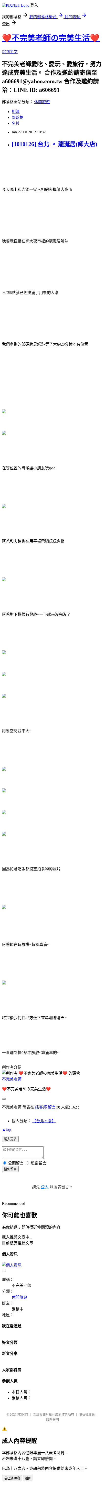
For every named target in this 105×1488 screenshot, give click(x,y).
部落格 (17, 117)
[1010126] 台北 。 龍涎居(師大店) (54, 144)
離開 (28, 1478)
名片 (16, 123)
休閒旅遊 (42, 102)
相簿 (16, 112)
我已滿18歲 (12, 1478)
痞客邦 (41, 1107)
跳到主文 (10, 52)
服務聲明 (52, 1419)
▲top (6, 1129)
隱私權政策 (87, 1414)
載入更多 (10, 1139)
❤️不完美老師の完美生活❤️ (51, 38)
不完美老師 (11, 1079)
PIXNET (22, 1414)
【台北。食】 (44, 1121)
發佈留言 (10, 1169)
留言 (52, 1107)
